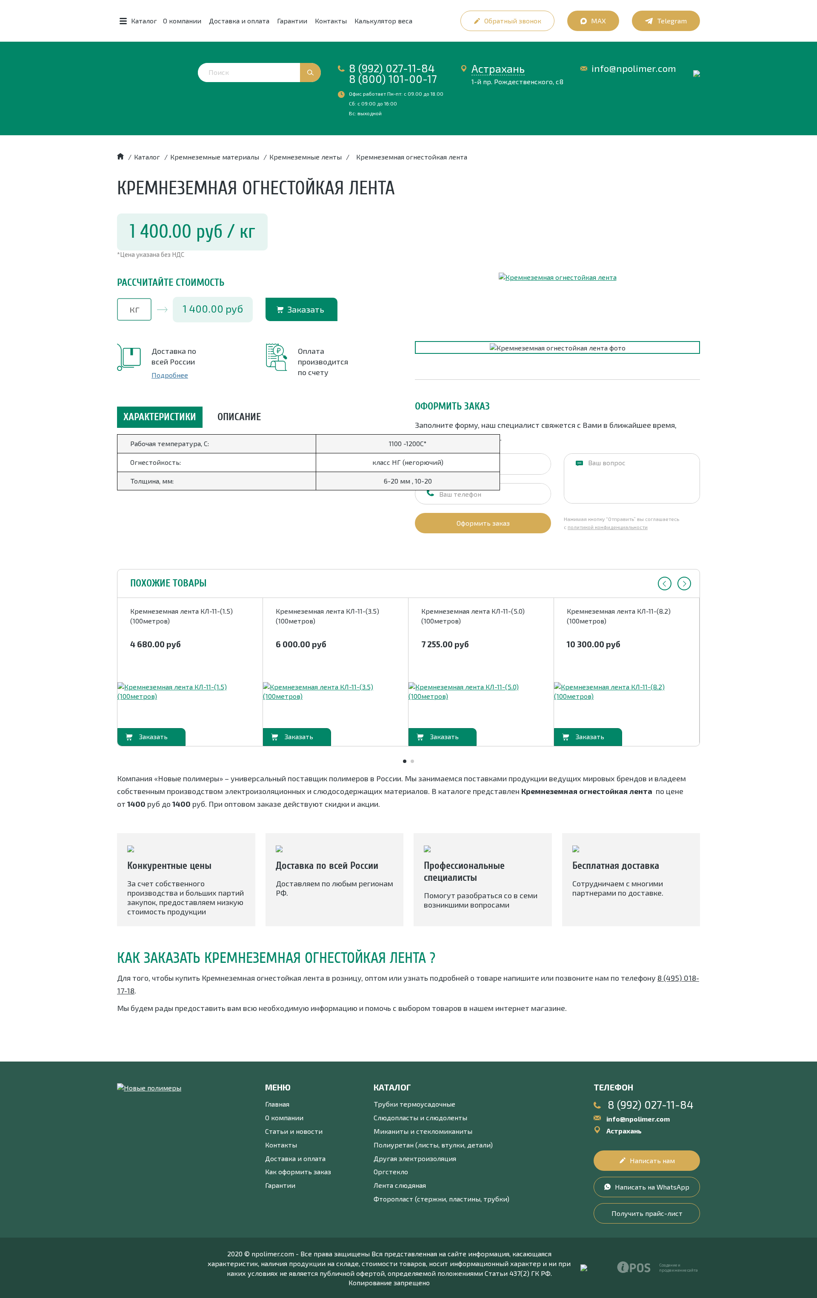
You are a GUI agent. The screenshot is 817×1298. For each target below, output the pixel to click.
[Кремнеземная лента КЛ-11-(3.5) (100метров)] (335, 692)
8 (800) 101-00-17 (393, 78)
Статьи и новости (294, 1131)
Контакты (331, 21)
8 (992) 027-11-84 (392, 68)
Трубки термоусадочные (414, 1104)
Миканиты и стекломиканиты (423, 1131)
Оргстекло (391, 1171)
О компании (182, 21)
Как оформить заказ (298, 1171)
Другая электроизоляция (415, 1158)
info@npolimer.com (633, 68)
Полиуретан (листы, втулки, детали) (433, 1145)
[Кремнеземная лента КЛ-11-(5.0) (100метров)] (481, 692)
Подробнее (169, 375)
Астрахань (498, 68)
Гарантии (292, 21)
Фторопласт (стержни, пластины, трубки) (441, 1199)
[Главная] (120, 157)
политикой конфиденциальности (608, 527)
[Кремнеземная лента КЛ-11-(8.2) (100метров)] (626, 692)
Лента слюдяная (400, 1185)
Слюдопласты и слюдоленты (420, 1117)
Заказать (305, 309)
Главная (277, 1104)
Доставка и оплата (239, 21)
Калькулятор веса (383, 21)
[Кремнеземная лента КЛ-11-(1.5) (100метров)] (190, 692)
